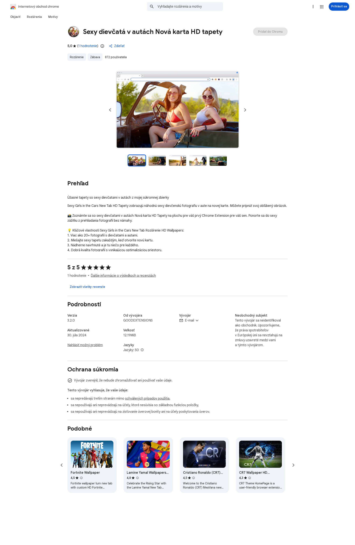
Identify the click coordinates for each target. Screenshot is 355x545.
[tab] (15, 17)
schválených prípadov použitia (147, 398)
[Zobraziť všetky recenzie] (87, 287)
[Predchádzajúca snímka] (110, 110)
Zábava (95, 57)
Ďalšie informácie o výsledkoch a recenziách (123, 276)
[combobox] (190, 6)
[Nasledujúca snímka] (245, 110)
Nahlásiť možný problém (85, 345)
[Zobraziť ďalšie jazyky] (142, 350)
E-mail (189, 320)
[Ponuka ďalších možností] (313, 6)
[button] (322, 7)
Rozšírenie (77, 57)
